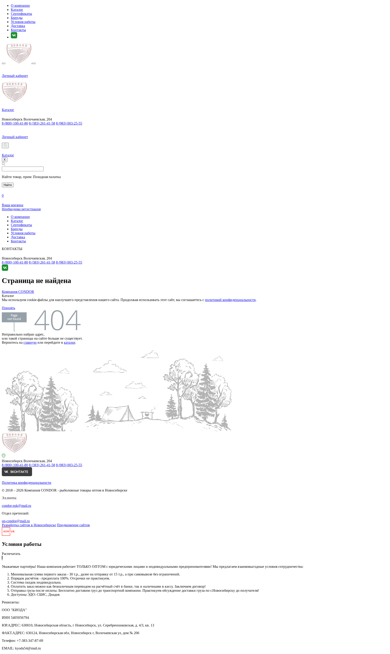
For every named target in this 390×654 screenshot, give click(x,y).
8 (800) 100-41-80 (15, 123)
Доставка (18, 26)
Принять (8, 308)
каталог (69, 342)
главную (30, 342)
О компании (20, 5)
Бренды (17, 18)
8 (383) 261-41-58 (42, 123)
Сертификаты (21, 14)
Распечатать (11, 554)
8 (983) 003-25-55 (69, 123)
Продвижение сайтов (73, 525)
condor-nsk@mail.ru (16, 506)
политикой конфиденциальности (230, 300)
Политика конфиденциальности (26, 483)
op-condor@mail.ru (16, 521)
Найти (8, 185)
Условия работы (23, 22)
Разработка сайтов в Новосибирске (29, 525)
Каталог (17, 10)
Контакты (18, 30)
